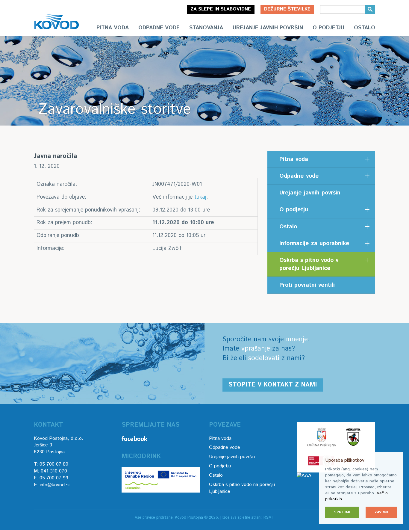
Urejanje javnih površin (268, 28)
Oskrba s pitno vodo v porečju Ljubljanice (308, 264)
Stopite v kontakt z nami (272, 384)
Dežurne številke (287, 9)
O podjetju (328, 28)
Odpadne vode (159, 28)
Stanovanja (206, 28)
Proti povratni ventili (307, 285)
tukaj (200, 197)
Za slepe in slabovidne (220, 9)
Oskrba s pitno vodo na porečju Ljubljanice (242, 488)
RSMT (268, 517)
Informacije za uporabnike (314, 243)
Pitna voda (112, 28)
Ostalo (364, 28)
